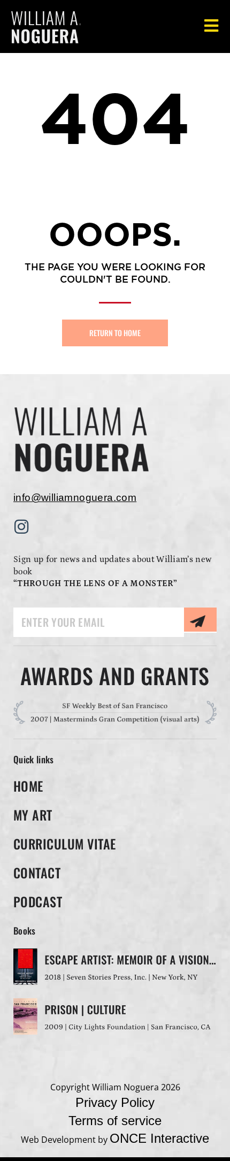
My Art (32, 814)
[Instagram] (21, 527)
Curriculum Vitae (64, 843)
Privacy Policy (115, 1102)
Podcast (37, 901)
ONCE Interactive (159, 1138)
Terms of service (115, 1120)
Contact (36, 872)
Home (28, 785)
